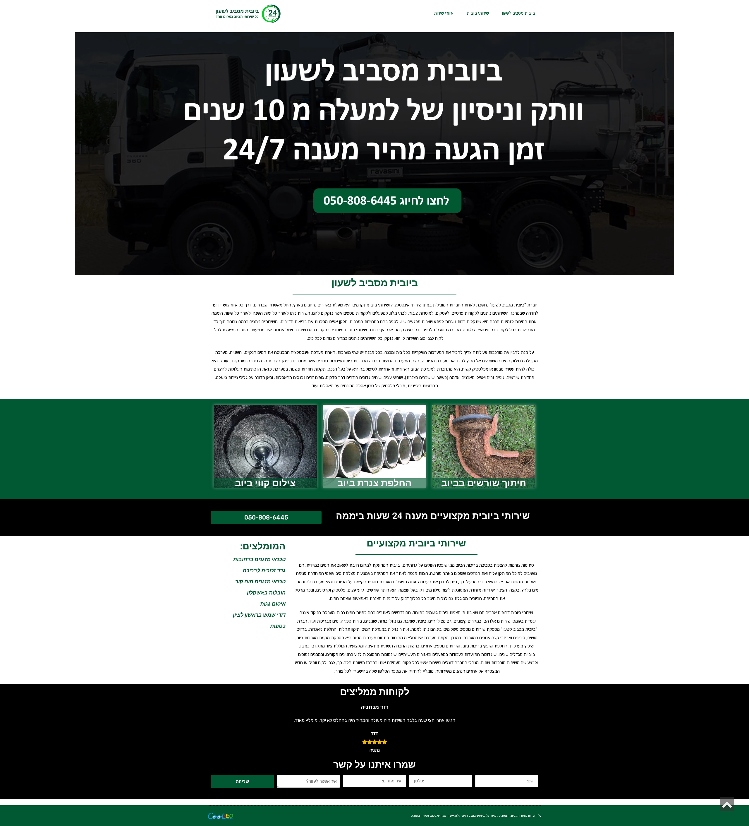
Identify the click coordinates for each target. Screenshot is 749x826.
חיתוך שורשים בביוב (483, 483)
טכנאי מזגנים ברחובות (259, 559)
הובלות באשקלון (266, 592)
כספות (278, 626)
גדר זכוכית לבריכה (264, 570)
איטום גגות (273, 604)
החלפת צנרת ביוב (374, 483)
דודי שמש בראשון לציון (259, 615)
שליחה (242, 781)
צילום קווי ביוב (265, 483)
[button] (266, 517)
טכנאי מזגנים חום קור (260, 581)
